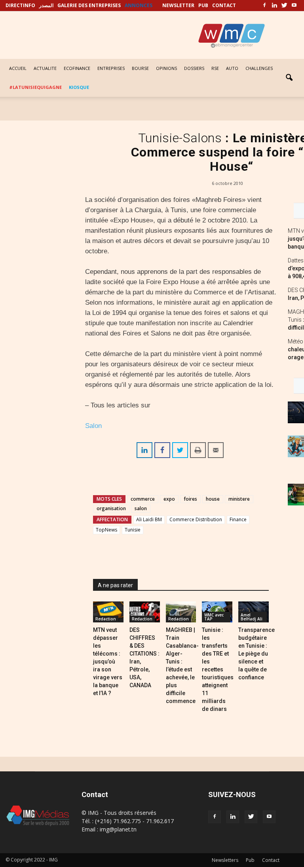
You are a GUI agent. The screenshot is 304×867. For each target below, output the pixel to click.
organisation (111, 508)
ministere (239, 499)
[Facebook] (264, 5)
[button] (288, 77)
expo (169, 499)
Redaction (105, 619)
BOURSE (140, 68)
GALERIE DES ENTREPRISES (89, 5)
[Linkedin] (274, 5)
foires (190, 499)
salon (141, 508)
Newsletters (225, 860)
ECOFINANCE (77, 68)
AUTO (232, 68)
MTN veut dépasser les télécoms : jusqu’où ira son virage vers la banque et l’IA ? (107, 661)
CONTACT (224, 5)
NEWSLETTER (178, 5)
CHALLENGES (259, 68)
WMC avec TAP (214, 617)
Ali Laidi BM (149, 519)
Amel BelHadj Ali (251, 617)
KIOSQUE (79, 87)
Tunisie (133, 529)
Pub (250, 860)
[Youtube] (294, 5)
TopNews (106, 529)
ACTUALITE (45, 68)
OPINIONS (166, 68)
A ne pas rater (115, 585)
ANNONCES (138, 5)
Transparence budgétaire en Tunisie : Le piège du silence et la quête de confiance (256, 653)
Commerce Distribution (195, 519)
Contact (270, 860)
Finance (238, 519)
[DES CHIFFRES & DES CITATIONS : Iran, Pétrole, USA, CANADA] (144, 611)
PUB (203, 5)
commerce (143, 499)
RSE (215, 68)
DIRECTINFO (20, 5)
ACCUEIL (18, 68)
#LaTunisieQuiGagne (35, 87)
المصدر (46, 5)
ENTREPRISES (111, 68)
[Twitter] (284, 5)
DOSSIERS (194, 68)
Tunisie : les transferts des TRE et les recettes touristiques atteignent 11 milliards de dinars (218, 669)
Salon (93, 426)
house (213, 499)
